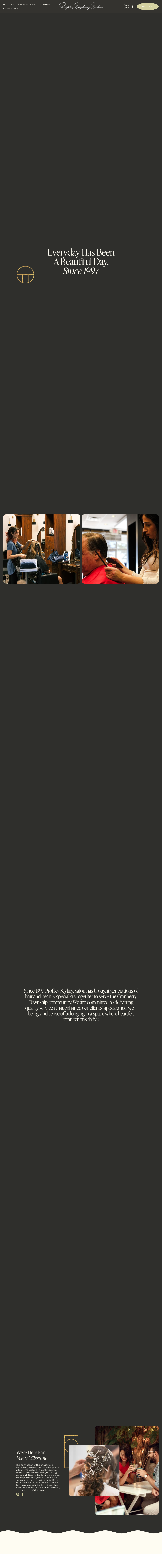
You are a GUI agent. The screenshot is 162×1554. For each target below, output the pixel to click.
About (34, 4)
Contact (45, 4)
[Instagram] (126, 6)
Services (22, 4)
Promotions (10, 8)
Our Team (9, 4)
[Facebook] (132, 6)
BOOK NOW (148, 6)
